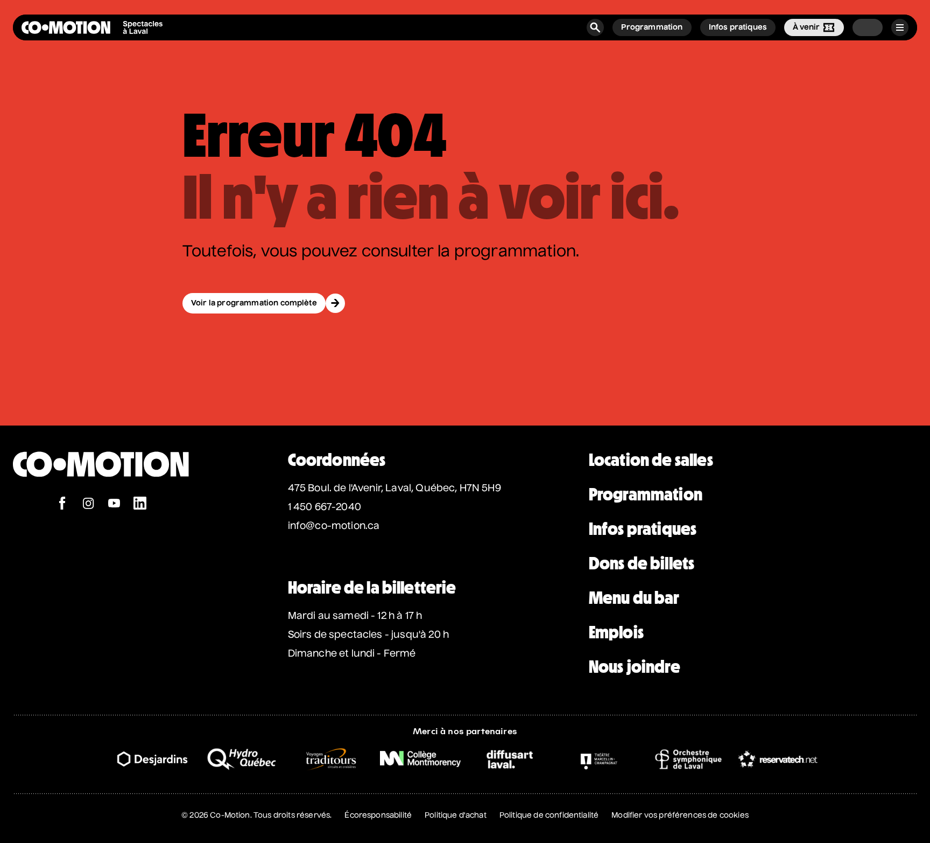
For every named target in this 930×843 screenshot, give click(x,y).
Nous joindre (634, 666)
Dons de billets (641, 563)
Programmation (645, 494)
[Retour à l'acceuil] (92, 27)
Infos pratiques (642, 529)
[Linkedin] (139, 504)
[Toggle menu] (899, 27)
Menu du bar (634, 598)
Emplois (616, 632)
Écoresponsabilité (378, 815)
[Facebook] (62, 504)
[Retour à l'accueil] (101, 491)
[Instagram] (88, 504)
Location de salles (651, 460)
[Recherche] (595, 27)
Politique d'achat (456, 815)
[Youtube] (114, 504)
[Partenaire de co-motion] (152, 759)
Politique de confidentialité (548, 815)
